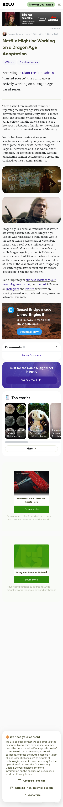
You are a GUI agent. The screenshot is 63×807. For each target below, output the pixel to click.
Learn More (31, 579)
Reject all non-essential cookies (33, 787)
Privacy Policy (24, 774)
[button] (31, 179)
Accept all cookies (33, 780)
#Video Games (29, 62)
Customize (33, 795)
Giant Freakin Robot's (38, 73)
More (29, 448)
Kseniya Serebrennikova (19, 34)
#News (9, 62)
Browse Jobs (32, 509)
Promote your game (41, 4)
